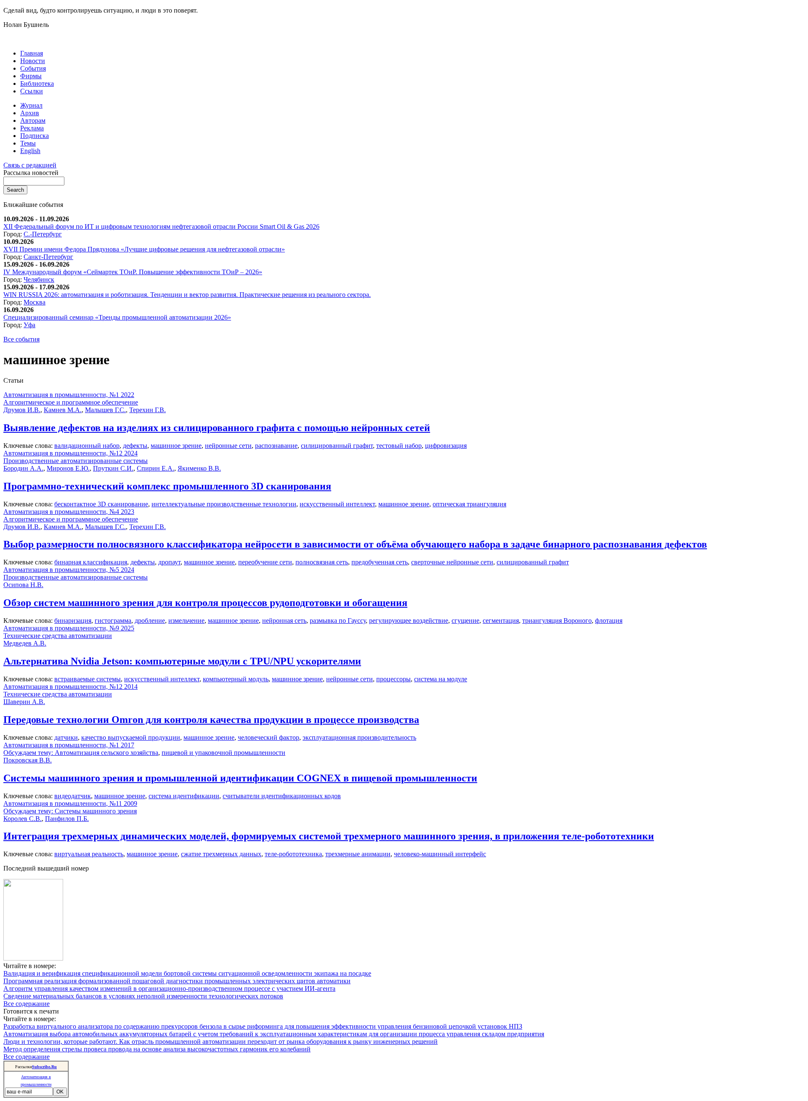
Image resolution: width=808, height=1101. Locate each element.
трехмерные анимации (358, 854)
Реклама (32, 128)
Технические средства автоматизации (57, 635)
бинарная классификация (90, 562)
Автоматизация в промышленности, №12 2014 (70, 686)
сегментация (501, 620)
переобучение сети (265, 562)
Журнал (31, 105)
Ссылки (31, 91)
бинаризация (72, 620)
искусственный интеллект (337, 504)
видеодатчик (72, 795)
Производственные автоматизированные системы (75, 460)
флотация (608, 620)
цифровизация (446, 445)
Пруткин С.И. (113, 468)
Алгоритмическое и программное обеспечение (70, 402)
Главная (31, 53)
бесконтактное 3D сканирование (101, 504)
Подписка (34, 135)
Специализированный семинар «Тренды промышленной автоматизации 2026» (117, 317)
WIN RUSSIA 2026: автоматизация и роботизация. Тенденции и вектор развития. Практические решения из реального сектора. (187, 294)
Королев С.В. (22, 818)
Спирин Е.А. (155, 468)
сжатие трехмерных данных (221, 854)
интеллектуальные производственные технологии (224, 504)
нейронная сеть (284, 620)
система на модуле (440, 679)
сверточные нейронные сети (452, 562)
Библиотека (37, 83)
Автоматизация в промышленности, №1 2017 (68, 745)
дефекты (135, 445)
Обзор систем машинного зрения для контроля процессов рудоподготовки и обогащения (205, 602)
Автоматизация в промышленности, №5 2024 (68, 569)
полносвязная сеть (321, 562)
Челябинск (39, 279)
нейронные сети (228, 445)
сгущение (465, 620)
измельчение (186, 620)
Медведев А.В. (24, 643)
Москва (34, 302)
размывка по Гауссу (338, 620)
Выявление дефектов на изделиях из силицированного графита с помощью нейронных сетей (216, 427)
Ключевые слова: (28, 445)
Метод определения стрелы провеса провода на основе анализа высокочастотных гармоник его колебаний (157, 1049)
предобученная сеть (379, 562)
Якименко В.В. (199, 468)
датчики (66, 737)
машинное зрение (176, 445)
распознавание (276, 445)
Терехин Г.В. (147, 409)
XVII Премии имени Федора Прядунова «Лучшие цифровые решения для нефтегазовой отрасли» (144, 249)
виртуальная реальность (88, 854)
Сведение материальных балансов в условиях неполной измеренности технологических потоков (143, 996)
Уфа (29, 324)
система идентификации (184, 795)
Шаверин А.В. (24, 701)
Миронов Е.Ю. (68, 468)
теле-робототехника (293, 854)
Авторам (32, 120)
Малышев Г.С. (105, 409)
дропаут (169, 562)
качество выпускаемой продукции (130, 737)
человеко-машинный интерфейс (440, 854)
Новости (32, 60)
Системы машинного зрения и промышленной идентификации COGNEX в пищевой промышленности (240, 778)
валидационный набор (87, 445)
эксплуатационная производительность (359, 737)
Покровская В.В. (27, 760)
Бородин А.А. (23, 468)
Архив (29, 112)
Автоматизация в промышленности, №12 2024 (70, 453)
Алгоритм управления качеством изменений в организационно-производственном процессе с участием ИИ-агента (169, 988)
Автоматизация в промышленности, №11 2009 (70, 803)
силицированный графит (337, 445)
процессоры (393, 679)
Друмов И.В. (21, 409)
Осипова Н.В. (23, 584)
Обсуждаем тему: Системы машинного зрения (70, 811)
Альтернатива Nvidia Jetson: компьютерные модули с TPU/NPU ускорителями (182, 661)
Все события (21, 339)
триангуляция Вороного (557, 620)
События (33, 68)
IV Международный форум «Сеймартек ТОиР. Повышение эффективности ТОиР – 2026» (132, 271)
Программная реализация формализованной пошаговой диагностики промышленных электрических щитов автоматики (177, 981)
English (30, 150)
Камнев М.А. (63, 409)
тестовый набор (399, 445)
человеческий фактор (268, 737)
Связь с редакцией (29, 165)
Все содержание (26, 1003)
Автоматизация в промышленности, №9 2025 (68, 628)
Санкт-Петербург (48, 256)
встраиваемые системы (87, 679)
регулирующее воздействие (408, 620)
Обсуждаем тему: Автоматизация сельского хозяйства (80, 752)
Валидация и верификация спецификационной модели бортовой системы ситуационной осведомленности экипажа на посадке (187, 973)
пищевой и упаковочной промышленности (223, 752)
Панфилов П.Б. (67, 818)
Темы (28, 143)
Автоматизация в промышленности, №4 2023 (68, 511)
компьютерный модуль (235, 679)
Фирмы (31, 75)
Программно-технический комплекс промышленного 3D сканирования (167, 486)
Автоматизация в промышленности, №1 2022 (68, 394)
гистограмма (113, 620)
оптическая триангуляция (469, 504)
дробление (150, 620)
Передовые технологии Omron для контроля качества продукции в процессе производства (211, 719)
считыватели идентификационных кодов (282, 795)
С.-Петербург (43, 234)
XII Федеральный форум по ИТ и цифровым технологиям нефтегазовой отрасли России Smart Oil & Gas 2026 (161, 226)
